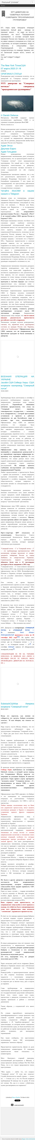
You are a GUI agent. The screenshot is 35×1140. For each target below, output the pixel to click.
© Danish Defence (9, 115)
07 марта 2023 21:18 (11, 68)
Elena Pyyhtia (16, 1097)
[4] (30, 644)
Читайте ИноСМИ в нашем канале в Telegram (17, 192)
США (23, 65)
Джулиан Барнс (8, 148)
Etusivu (3, 5)
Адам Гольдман (9, 151)
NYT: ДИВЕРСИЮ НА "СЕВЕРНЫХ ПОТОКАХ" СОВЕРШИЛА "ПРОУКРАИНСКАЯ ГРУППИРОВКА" (20, 16)
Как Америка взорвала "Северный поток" (17, 705)
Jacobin (4, 382)
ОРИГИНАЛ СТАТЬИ (11, 73)
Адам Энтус (7, 145)
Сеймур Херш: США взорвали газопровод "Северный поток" (17, 385)
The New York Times (11, 65)
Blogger (23, 1139)
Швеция (11, 647)
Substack (5, 703)
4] (17, 637)
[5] (19, 637)
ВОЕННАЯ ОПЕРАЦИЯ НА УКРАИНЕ (17, 378)
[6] (14, 649)
